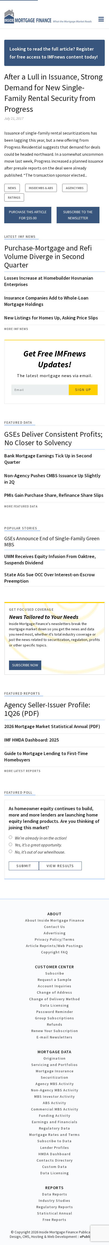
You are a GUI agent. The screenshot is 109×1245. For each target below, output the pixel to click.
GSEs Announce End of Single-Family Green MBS (51, 541)
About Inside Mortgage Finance (54, 920)
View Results (60, 865)
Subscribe (54, 973)
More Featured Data (21, 506)
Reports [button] (54, 1187)
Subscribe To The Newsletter (78, 214)
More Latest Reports (22, 771)
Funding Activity (54, 1115)
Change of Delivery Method (54, 999)
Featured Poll (18, 792)
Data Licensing (54, 1005)
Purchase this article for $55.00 (28, 214)
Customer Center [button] (54, 966)
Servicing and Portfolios (54, 1064)
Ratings (14, 197)
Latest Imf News (19, 236)
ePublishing (89, 1236)
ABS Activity (54, 1102)
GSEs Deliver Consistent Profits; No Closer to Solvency (53, 438)
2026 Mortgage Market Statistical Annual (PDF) (52, 726)
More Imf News (16, 329)
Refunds (54, 1024)
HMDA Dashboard (54, 1154)
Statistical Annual (54, 1213)
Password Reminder (54, 1011)
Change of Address (54, 992)
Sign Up (83, 389)
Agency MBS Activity (54, 1083)
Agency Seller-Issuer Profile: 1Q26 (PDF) (47, 709)
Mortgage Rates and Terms (54, 1134)
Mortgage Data (55, 1051)
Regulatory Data (54, 1128)
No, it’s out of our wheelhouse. (40, 852)
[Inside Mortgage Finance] (48, 22)
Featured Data (18, 422)
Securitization (54, 1077)
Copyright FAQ (54, 952)
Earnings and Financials (55, 1121)
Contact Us (54, 926)
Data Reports (54, 1194)
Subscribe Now (25, 665)
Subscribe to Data (54, 1141)
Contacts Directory (55, 1160)
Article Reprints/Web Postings (54, 945)
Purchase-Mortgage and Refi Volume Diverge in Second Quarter (48, 256)
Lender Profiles (54, 1147)
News (12, 188)
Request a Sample (54, 979)
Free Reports (54, 1219)
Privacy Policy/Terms (55, 939)
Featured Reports (22, 693)
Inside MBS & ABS (41, 188)
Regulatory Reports (54, 1206)
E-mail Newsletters (54, 1037)
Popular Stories (20, 528)
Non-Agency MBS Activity (54, 1090)
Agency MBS (75, 188)
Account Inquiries (54, 986)
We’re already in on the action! (41, 838)
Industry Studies (54, 1200)
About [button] (54, 913)
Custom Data (54, 1166)
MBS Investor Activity (54, 1096)
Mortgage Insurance (55, 1071)
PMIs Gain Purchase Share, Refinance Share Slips (53, 495)
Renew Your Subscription (54, 1030)
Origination (54, 1058)
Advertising (55, 933)
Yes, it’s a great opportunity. (38, 844)
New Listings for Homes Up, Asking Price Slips (51, 318)
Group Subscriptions (54, 1018)
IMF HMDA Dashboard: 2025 (31, 740)
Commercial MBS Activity (54, 1109)
